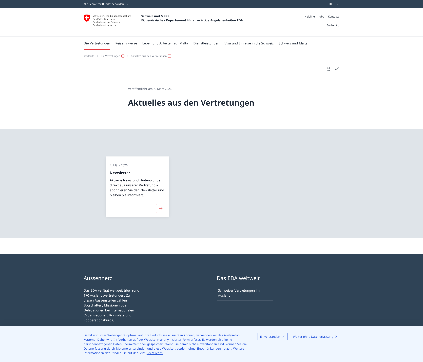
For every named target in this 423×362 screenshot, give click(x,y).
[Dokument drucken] (328, 69)
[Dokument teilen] (337, 69)
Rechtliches (155, 353)
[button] (97, 43)
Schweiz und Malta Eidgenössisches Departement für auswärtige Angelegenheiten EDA (192, 18)
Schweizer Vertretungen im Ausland (239, 293)
